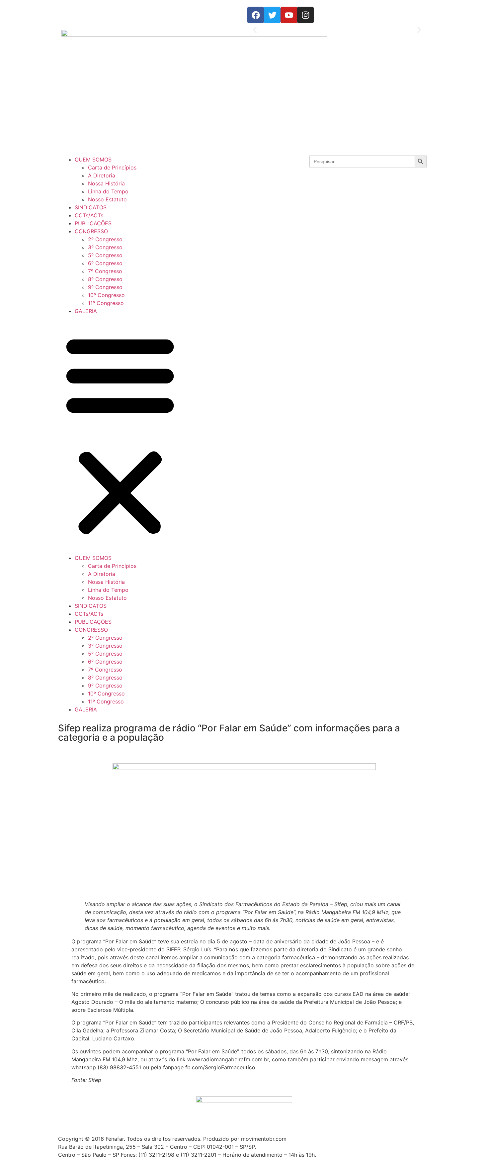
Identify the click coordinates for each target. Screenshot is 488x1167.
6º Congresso (105, 263)
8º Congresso (105, 279)
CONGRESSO (91, 231)
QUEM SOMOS (93, 159)
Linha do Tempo (108, 191)
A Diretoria (101, 175)
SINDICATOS (91, 207)
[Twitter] (272, 15)
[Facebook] (255, 15)
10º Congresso (106, 295)
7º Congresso (105, 271)
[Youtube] (289, 15)
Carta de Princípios (112, 167)
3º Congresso (105, 247)
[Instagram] (305, 15)
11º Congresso (106, 303)
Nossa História (106, 183)
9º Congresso (105, 287)
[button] (255, 30)
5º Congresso (105, 255)
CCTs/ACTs (89, 215)
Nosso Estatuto (107, 199)
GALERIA (86, 311)
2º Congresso (105, 239)
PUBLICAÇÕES (93, 223)
